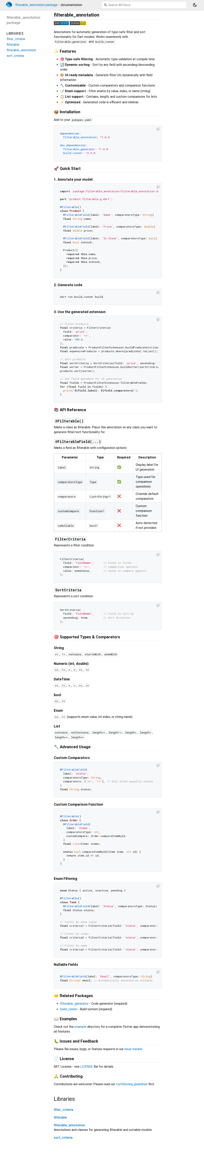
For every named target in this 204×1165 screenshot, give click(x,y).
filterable (60, 1117)
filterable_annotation (69, 1125)
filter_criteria (63, 1110)
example (80, 1027)
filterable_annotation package (36, 5)
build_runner (68, 1009)
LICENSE (86, 1066)
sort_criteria (63, 1137)
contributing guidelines (132, 1084)
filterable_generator (74, 1003)
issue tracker (133, 1049)
